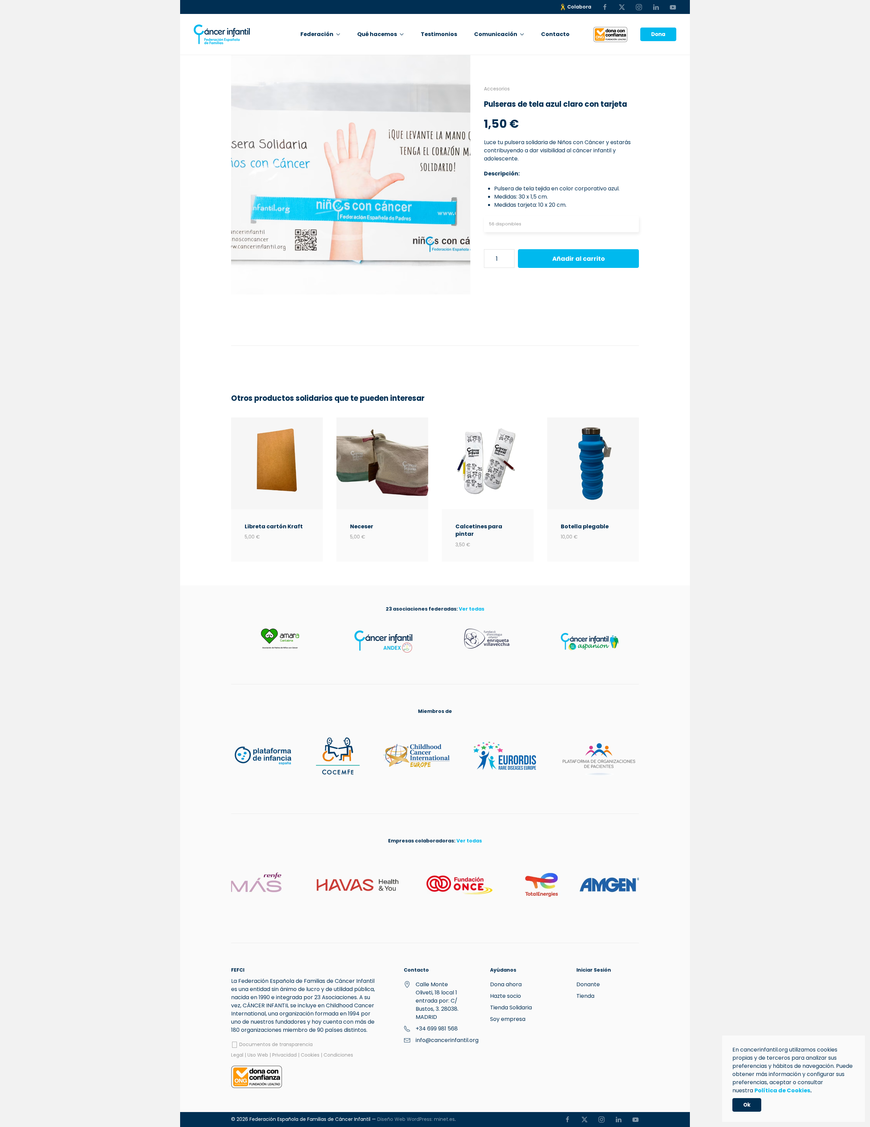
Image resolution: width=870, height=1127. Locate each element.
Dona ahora (506, 984)
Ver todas (471, 608)
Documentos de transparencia (275, 1044)
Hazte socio (505, 996)
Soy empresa (507, 1019)
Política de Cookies (782, 1090)
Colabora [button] (579, 6)
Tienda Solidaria (511, 1007)
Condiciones (338, 1055)
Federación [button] (316, 34)
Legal (237, 1055)
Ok (746, 1104)
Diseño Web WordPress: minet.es (416, 1119)
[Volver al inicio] (222, 34)
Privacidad (284, 1055)
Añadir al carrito (578, 258)
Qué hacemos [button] (377, 34)
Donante (588, 984)
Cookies (310, 1055)
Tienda (585, 996)
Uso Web (257, 1055)
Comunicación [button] (495, 34)
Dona (658, 34)
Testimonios (439, 34)
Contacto (555, 34)
